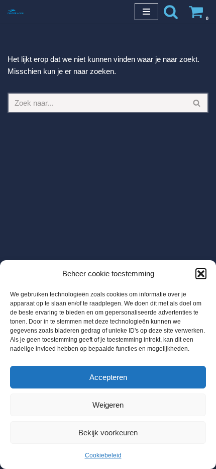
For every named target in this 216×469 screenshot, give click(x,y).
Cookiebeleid (103, 455)
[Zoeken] (170, 11)
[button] (201, 274)
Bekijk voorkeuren (108, 432)
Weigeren (108, 405)
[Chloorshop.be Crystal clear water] (16, 11)
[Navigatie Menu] (146, 11)
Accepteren (108, 377)
